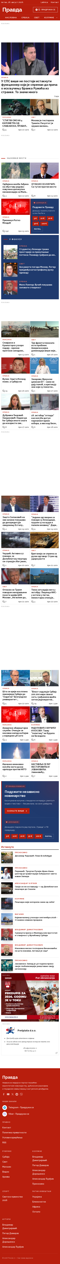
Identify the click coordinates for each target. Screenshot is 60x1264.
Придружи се (48, 10)
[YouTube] (8, 1094)
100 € (44, 224)
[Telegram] (16, 1094)
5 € (35, 218)
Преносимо (38, 1184)
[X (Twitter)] (12, 1094)
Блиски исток (39, 1202)
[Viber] (21, 1094)
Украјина (37, 1197)
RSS (4, 1142)
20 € (50, 218)
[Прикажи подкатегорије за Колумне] (57, 17)
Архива (6, 1177)
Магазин (6, 1167)
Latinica (44, 2)
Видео (5, 1172)
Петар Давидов (40, 1165)
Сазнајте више (15, 811)
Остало (36, 1212)
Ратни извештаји (41, 1191)
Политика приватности (14, 1132)
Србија (25, 17)
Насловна (11, 17)
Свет (37, 17)
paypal (37, 229)
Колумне (49, 17)
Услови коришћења (12, 1137)
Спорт (5, 1191)
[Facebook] (3, 1094)
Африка (36, 1207)
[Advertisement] (30, 32)
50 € (36, 224)
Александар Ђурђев (43, 1179)
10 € (42, 218)
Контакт (55, 2)
